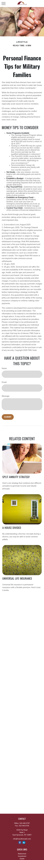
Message (5, 396)
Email (4, 382)
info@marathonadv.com (22, 839)
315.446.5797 (24, 823)
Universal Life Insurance (17, 578)
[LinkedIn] (23, 842)
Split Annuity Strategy (16, 477)
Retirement (22, 854)
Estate (22, 859)
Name (4, 368)
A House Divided (11, 527)
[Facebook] (19, 842)
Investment (22, 856)
